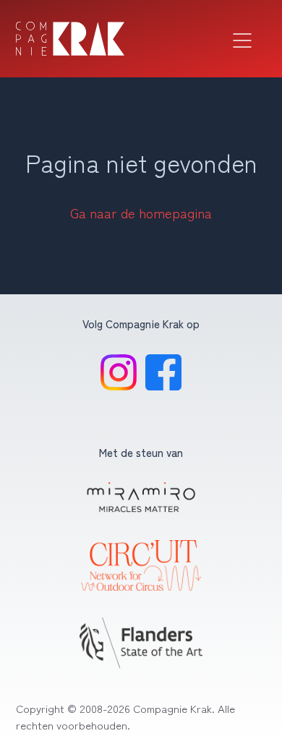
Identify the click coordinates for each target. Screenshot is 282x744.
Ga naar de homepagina (141, 212)
